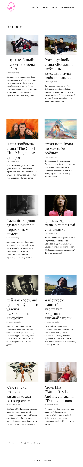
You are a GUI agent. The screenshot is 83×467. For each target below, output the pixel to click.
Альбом (54, 7)
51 (22, 443)
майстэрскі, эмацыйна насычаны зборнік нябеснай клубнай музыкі (60, 308)
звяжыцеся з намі (67, 7)
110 (34, 443)
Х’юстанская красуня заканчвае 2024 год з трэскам (19, 394)
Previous (10, 443)
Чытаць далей (27, 95)
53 (28, 443)
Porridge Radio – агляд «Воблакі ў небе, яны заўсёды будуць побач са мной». (59, 68)
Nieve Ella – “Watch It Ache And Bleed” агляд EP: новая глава (59, 394)
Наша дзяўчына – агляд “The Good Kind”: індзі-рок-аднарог (21, 150)
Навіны (45, 7)
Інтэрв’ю (35, 7)
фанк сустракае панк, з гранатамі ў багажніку (60, 225)
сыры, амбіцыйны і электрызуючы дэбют (22, 64)
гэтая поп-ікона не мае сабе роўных (59, 148)
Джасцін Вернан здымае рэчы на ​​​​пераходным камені (20, 227)
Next (40, 443)
